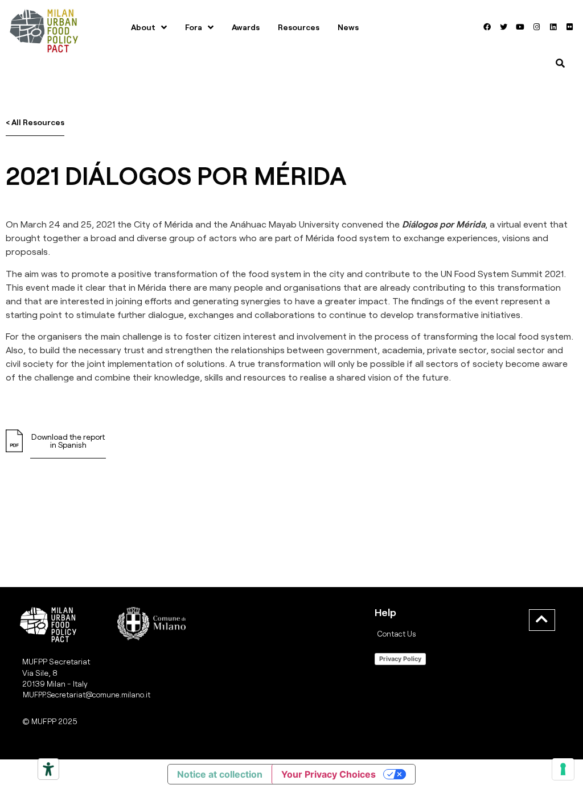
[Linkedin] (553, 27)
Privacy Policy (400, 659)
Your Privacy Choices (328, 774)
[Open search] (560, 63)
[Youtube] (520, 27)
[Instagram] (536, 27)
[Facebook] (487, 27)
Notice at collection (219, 774)
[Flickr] (570, 27)
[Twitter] (503, 27)
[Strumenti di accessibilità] (48, 769)
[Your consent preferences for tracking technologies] (563, 769)
